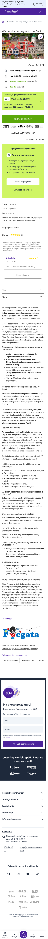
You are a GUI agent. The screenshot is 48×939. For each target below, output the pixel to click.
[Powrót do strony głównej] (3, 22)
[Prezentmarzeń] (11, 11)
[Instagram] (18, 874)
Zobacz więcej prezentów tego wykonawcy (20, 649)
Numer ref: (30, 139)
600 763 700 (8, 849)
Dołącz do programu (23, 181)
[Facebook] (8, 874)
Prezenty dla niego (11, 660)
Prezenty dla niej (28, 660)
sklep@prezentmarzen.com (31, 849)
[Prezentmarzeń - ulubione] (40, 11)
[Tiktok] (37, 874)
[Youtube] (28, 874)
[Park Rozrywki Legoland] (23, 46)
